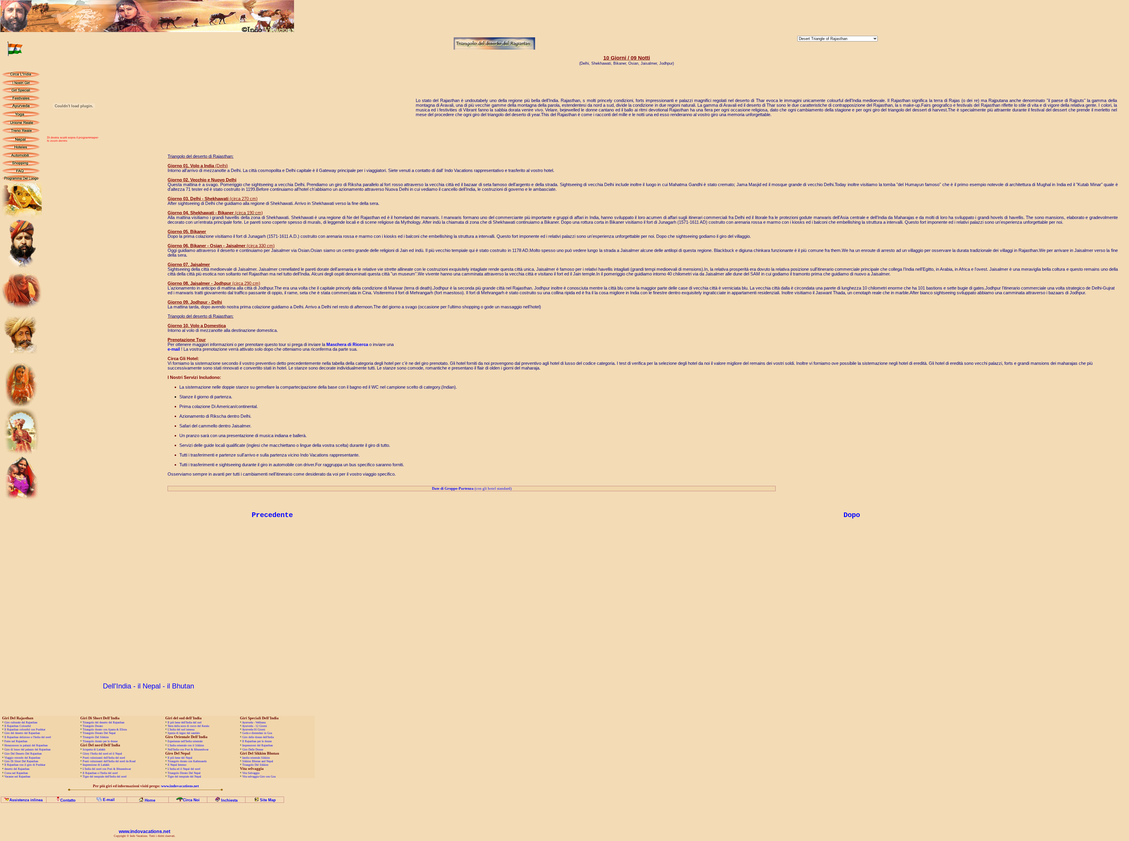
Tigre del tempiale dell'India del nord (104, 776)
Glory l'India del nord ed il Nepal (102, 753)
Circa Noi (191, 800)
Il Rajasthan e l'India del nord (100, 773)
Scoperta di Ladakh (94, 749)
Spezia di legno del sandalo (184, 733)
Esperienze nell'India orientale (185, 741)
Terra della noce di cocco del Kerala (188, 726)
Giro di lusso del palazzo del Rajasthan (27, 749)
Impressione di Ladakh (96, 764)
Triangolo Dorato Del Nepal (99, 733)
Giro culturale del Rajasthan (20, 722)
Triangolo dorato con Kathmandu (187, 761)
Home (150, 800)
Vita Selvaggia (250, 773)
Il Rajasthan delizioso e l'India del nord (27, 737)
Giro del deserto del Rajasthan (22, 733)
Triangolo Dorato (93, 726)
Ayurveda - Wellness (254, 722)
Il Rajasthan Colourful (17, 726)
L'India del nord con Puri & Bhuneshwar (107, 768)
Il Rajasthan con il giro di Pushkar (24, 764)
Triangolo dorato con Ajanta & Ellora (105, 729)
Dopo (852, 515)
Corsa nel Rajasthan (16, 773)
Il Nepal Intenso (177, 764)
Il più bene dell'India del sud (184, 722)
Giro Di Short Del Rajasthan (21, 761)
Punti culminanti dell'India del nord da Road (109, 761)
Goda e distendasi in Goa (257, 733)
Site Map (268, 800)
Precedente (272, 515)
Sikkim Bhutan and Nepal (257, 761)
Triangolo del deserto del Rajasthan (103, 722)
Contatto (68, 800)
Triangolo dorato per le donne (100, 741)
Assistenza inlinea (26, 800)
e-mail (174, 349)
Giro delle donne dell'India (258, 737)
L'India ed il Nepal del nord (184, 768)
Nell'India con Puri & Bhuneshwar (188, 749)
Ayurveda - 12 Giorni (254, 726)
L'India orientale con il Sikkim (186, 745)
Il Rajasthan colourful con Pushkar (24, 729)
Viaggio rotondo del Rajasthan (22, 757)
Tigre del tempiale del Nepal (184, 776)
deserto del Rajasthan (16, 768)
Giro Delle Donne (252, 749)
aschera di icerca (347, 344)
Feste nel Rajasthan (15, 741)
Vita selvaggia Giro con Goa (258, 776)
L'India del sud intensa (181, 729)
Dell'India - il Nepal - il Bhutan (148, 686)
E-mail (109, 799)
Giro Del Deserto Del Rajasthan (23, 753)
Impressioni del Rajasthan (257, 745)
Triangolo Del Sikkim (96, 737)
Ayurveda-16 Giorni (253, 729)
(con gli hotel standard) (472, 488)
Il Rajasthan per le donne (257, 741)
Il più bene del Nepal (180, 757)
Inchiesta (229, 800)
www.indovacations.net (144, 831)
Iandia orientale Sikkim (256, 757)
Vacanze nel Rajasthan (17, 776)
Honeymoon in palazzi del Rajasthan (26, 745)
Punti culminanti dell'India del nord (104, 757)
